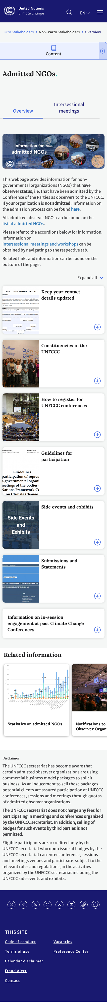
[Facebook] (23, 905)
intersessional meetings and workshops (40, 244)
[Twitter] (11, 905)
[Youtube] (71, 905)
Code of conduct (20, 941)
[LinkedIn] (36, 905)
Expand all (87, 277)
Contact (12, 980)
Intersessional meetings (69, 108)
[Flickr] (59, 905)
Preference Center (71, 951)
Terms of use (17, 951)
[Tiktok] (84, 905)
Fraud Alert (16, 971)
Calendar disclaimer (24, 961)
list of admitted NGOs (23, 223)
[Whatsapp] (96, 905)
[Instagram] (48, 905)
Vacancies (63, 941)
